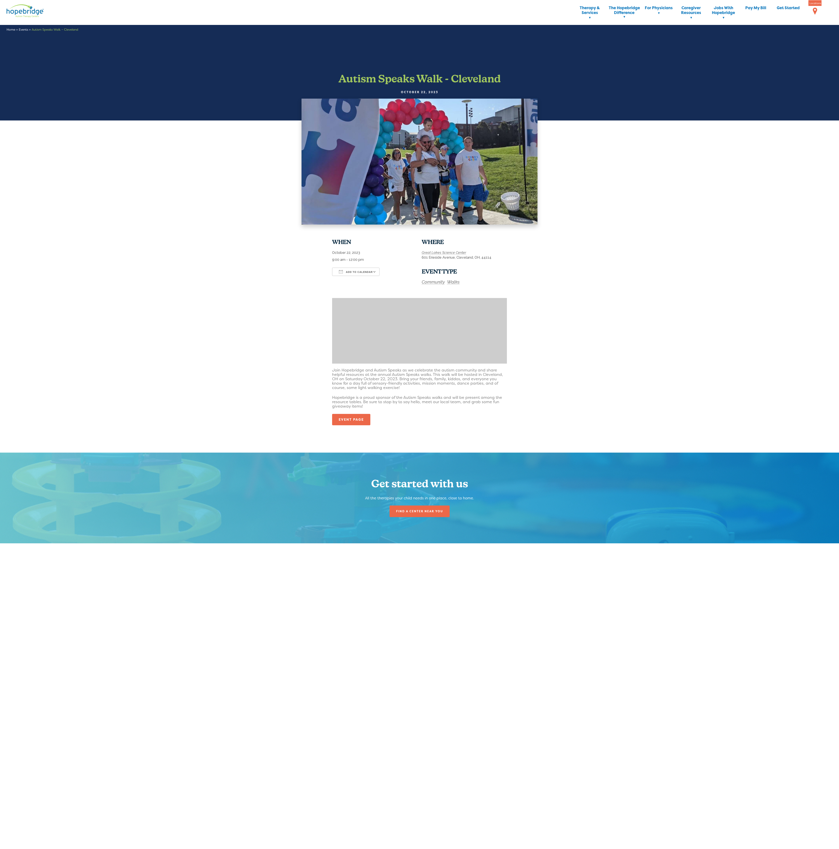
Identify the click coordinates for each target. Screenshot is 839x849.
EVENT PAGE (351, 419)
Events (23, 29)
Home (11, 29)
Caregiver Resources (691, 10)
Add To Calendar (359, 272)
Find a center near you (419, 511)
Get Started (788, 7)
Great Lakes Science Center (444, 253)
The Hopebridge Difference (624, 10)
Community (433, 282)
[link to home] (32, 11)
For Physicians (659, 7)
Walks (453, 282)
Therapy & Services (590, 10)
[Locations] (815, 11)
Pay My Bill (755, 7)
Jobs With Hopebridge (723, 10)
